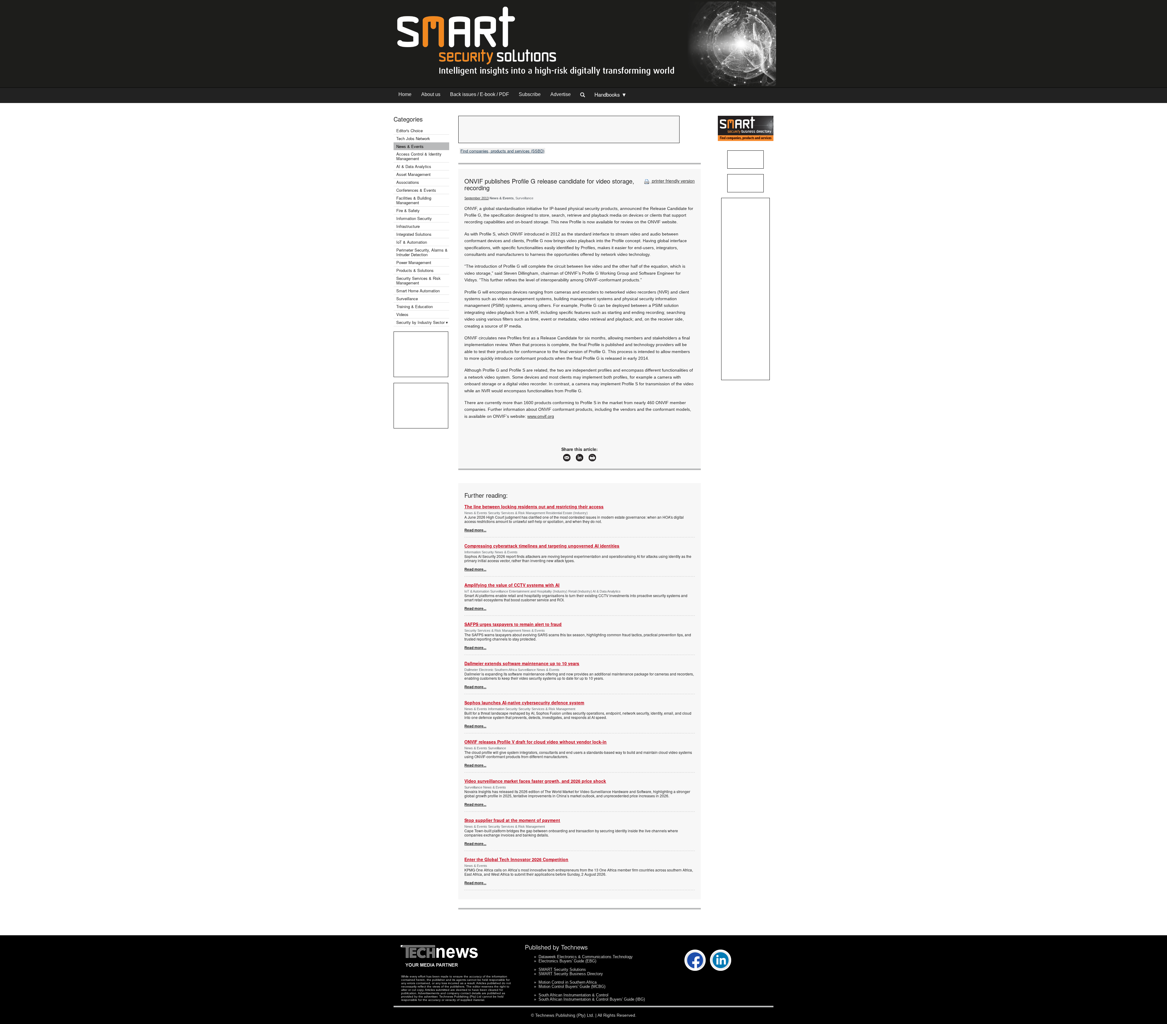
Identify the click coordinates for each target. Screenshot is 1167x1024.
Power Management (413, 262)
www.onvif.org (540, 416)
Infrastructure (408, 226)
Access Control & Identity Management (419, 156)
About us (430, 94)
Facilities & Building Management (413, 200)
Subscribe (530, 94)
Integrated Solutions (414, 234)
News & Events (410, 146)
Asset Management (413, 174)
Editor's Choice (409, 130)
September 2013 (476, 198)
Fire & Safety (408, 210)
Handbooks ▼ (610, 94)
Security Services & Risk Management (418, 280)
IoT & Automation (411, 242)
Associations (407, 182)
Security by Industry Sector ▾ (422, 322)
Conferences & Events (416, 190)
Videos (402, 314)
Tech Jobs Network (413, 138)
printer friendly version (673, 181)
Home (404, 94)
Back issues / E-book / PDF (479, 94)
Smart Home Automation (418, 291)
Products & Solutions (415, 270)
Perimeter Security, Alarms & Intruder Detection (422, 252)
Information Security (414, 218)
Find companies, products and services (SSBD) (502, 151)
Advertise (560, 94)
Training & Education (414, 306)
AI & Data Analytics (413, 166)
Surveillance (407, 298)
